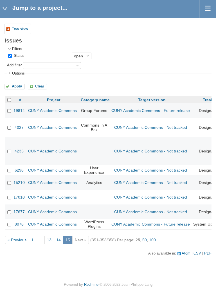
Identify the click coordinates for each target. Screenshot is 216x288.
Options (18, 73)
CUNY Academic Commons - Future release (150, 110)
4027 (19, 127)
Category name (95, 100)
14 (58, 240)
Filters (17, 49)
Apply (17, 86)
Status (18, 56)
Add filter (14, 65)
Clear (39, 86)
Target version (152, 100)
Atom (186, 253)
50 (144, 240)
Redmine (91, 285)
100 (152, 240)
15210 (19, 182)
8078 (19, 224)
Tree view (20, 29)
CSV (197, 253)
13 (49, 240)
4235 (19, 151)
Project (53, 100)
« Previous (17, 240)
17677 (19, 212)
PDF (208, 253)
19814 (19, 110)
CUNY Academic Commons (52, 110)
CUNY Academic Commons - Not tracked (150, 127)
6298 (19, 170)
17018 (19, 197)
